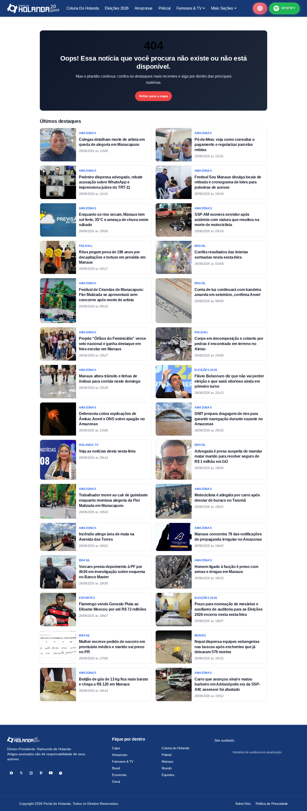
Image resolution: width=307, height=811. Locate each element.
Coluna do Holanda (175, 748)
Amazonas (119, 755)
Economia (119, 775)
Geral (116, 781)
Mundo (167, 768)
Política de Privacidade (272, 803)
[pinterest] (41, 773)
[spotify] (60, 773)
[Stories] (260, 8)
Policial (166, 755)
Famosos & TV (122, 761)
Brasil (116, 768)
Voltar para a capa (153, 96)
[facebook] (11, 773)
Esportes (168, 775)
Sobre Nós (242, 803)
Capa (116, 748)
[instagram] (31, 773)
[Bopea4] (33, 8)
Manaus (167, 761)
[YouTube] (51, 773)
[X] (21, 773)
